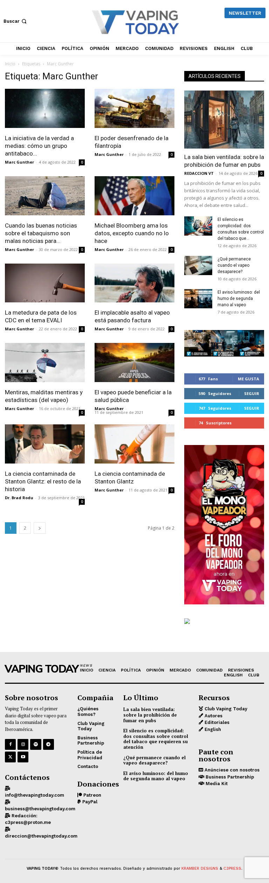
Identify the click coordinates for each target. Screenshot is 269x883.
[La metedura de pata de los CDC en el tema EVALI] (45, 284)
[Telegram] (48, 744)
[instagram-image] (197, 343)
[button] (16, 21)
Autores (212, 715)
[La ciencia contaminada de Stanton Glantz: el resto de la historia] (45, 444)
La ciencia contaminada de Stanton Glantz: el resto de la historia (43, 481)
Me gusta (248, 378)
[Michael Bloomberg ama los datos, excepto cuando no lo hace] (134, 196)
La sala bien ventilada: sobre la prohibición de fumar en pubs (150, 714)
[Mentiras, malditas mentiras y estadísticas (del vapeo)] (45, 363)
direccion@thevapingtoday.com (41, 836)
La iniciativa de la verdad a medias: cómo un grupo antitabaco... (39, 146)
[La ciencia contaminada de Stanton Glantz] (134, 444)
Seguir (251, 393)
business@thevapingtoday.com (40, 808)
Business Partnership (229, 777)
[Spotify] (35, 744)
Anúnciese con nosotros (231, 770)
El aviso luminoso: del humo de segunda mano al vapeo (239, 298)
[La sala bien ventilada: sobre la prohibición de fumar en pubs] (224, 119)
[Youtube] (23, 757)
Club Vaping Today (225, 708)
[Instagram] (23, 744)
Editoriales (216, 722)
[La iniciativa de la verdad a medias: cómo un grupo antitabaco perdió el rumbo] (45, 109)
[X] (10, 757)
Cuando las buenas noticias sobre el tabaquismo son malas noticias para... (41, 233)
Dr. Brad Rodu (19, 497)
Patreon (91, 795)
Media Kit (216, 783)
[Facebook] (10, 744)
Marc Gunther (19, 162)
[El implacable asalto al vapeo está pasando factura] (134, 284)
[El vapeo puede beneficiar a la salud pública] (134, 363)
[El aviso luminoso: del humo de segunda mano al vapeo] (198, 298)
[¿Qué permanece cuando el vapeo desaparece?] (198, 265)
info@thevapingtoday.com (34, 795)
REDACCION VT (199, 173)
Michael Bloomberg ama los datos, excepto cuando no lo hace (132, 233)
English (212, 729)
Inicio (10, 64)
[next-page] (40, 528)
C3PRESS (232, 868)
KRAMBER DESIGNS (199, 868)
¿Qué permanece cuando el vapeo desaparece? (234, 265)
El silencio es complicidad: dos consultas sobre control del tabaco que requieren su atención (155, 738)
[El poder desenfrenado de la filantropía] (134, 109)
